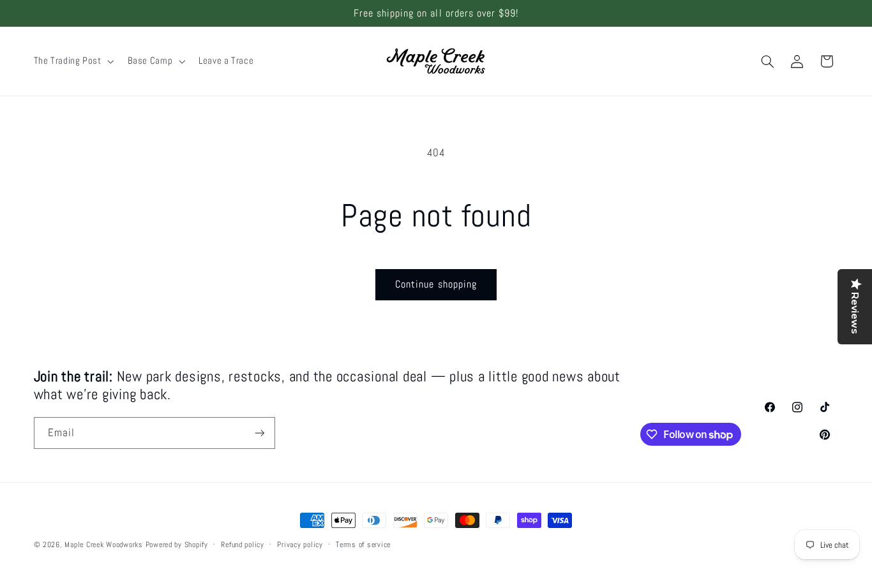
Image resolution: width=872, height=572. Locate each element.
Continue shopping (436, 284)
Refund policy (242, 544)
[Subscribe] (259, 432)
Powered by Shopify (177, 544)
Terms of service (363, 544)
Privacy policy (299, 544)
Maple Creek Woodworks (103, 544)
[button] (72, 61)
